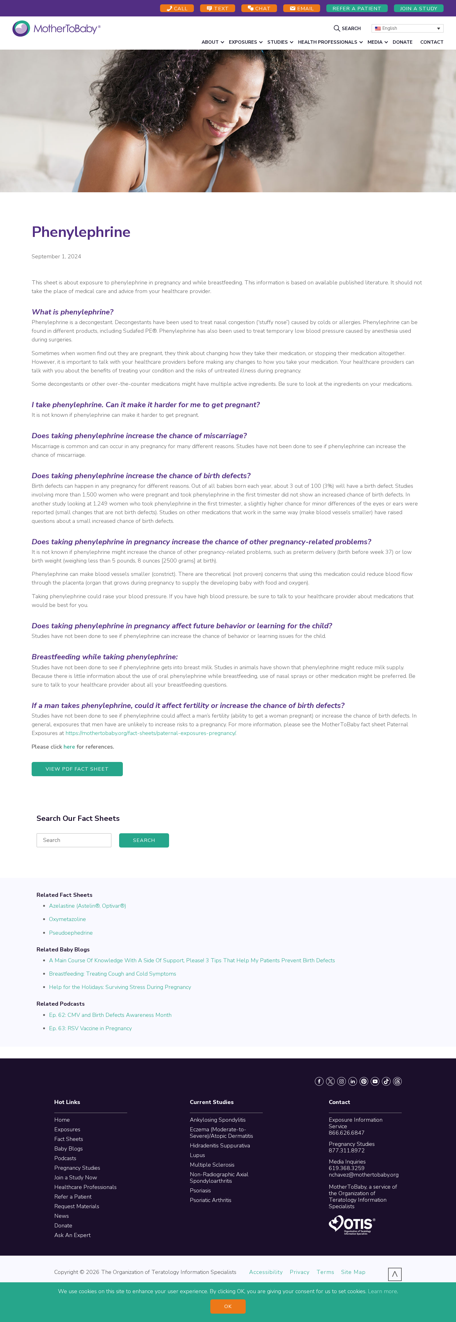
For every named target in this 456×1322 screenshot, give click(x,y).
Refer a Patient (357, 8)
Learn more (382, 1291)
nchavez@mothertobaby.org (364, 1174)
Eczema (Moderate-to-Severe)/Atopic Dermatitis (221, 1133)
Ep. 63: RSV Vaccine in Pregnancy (90, 1028)
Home (62, 1120)
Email (305, 8)
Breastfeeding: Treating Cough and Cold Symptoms (112, 973)
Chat (262, 8)
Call (180, 8)
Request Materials (76, 1206)
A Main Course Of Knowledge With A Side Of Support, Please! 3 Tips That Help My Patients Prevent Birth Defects (192, 960)
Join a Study (418, 8)
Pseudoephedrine (71, 933)
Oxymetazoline (67, 919)
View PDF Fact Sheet (77, 769)
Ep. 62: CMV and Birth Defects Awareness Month (110, 1015)
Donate (63, 1225)
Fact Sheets (68, 1139)
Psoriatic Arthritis (210, 1200)
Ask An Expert (72, 1235)
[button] (348, 28)
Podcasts (65, 1158)
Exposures (67, 1129)
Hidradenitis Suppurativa (220, 1145)
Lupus (197, 1155)
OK (228, 1306)
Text (220, 8)
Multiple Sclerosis (212, 1164)
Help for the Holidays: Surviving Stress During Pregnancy (120, 987)
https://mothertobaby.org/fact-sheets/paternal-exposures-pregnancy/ (150, 733)
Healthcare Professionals (85, 1187)
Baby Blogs (68, 1148)
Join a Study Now (75, 1177)
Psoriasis (200, 1190)
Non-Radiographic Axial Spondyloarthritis (219, 1178)
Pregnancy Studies (77, 1168)
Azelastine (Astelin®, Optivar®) (87, 906)
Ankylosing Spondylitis (218, 1120)
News (61, 1216)
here (69, 746)
